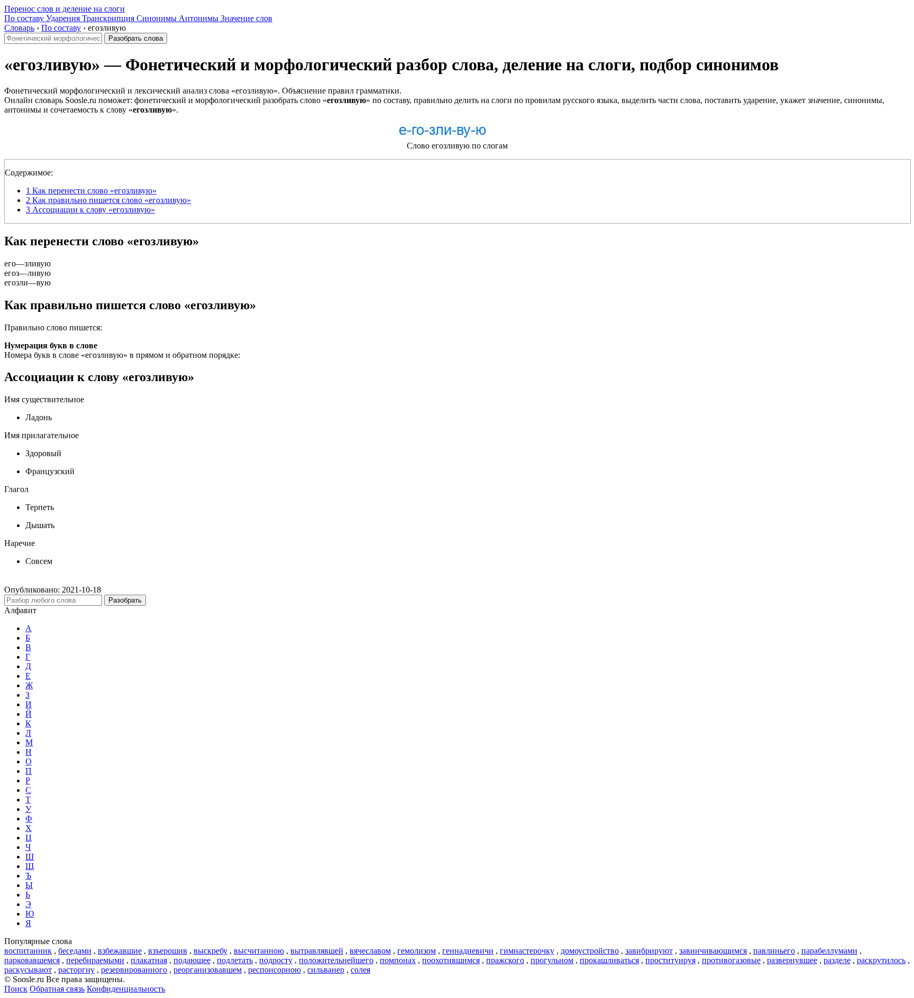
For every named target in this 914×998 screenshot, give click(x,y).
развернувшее (792, 960)
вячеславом (370, 950)
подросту (276, 960)
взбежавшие (120, 950)
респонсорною (274, 969)
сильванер (325, 969)
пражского (505, 960)
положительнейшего (336, 960)
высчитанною (259, 950)
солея (360, 969)
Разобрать (125, 600)
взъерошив (167, 950)
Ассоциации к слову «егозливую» (90, 209)
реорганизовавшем (207, 969)
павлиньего (774, 950)
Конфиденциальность (126, 988)
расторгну (76, 969)
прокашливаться (609, 960)
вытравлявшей (316, 950)
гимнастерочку (527, 950)
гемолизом (416, 950)
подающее (192, 960)
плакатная (149, 960)
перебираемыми (95, 960)
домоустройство (590, 950)
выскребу (210, 950)
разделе (837, 960)
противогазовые (731, 960)
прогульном (552, 960)
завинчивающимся (713, 950)
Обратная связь (57, 988)
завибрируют (649, 950)
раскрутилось (881, 960)
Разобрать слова (135, 38)
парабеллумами (829, 950)
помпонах (398, 960)
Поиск (16, 988)
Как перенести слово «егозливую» (91, 190)
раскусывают (28, 969)
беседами (75, 950)
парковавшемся (32, 960)
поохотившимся (451, 960)
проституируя (670, 960)
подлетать (235, 960)
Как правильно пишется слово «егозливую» (108, 200)
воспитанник (28, 950)
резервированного (134, 969)
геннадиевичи (467, 950)
